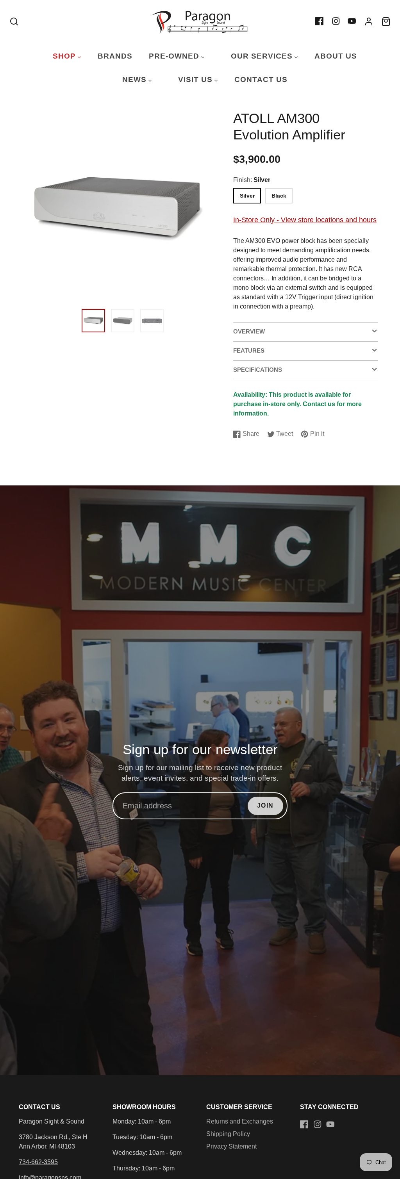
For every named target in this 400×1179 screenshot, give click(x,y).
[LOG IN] (368, 21)
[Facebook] (319, 21)
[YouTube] (352, 21)
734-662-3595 (38, 1162)
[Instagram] (336, 21)
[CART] (386, 21)
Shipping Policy (228, 1134)
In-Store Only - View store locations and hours (305, 220)
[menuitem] (62, 56)
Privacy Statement (231, 1146)
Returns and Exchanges (239, 1121)
